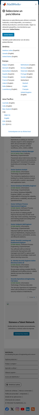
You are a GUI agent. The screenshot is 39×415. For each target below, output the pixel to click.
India (4, 106)
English (25, 86)
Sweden (23, 77)
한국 (3, 124)
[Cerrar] (35, 4)
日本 (3, 121)
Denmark (5, 68)
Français (25, 89)
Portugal (24, 74)
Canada (5, 53)
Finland (4, 77)
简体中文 (7, 115)
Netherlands (25, 65)
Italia (4, 86)
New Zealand (6, 109)
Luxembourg (6, 89)
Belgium (5, 65)
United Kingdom (26, 92)
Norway (23, 68)
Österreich (24, 71)
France (4, 80)
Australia (5, 103)
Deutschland (6, 71)
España (4, 74)
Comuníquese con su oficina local (19, 131)
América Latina (7, 50)
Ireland (4, 83)
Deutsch (25, 83)
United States (6, 56)
